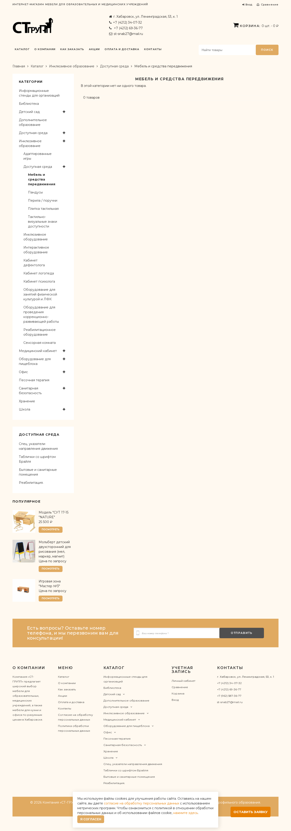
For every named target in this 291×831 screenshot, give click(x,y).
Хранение (27, 401)
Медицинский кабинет (38, 351)
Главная (19, 66)
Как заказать (72, 49)
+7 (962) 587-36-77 (229, 695)
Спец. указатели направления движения (38, 446)
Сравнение (180, 687)
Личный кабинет (183, 680)
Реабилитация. (31, 483)
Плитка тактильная (43, 209)
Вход (175, 699)
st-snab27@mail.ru (128, 34)
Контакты (153, 49)
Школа (24, 409)
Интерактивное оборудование (36, 249)
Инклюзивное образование (71, 66)
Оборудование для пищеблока (35, 361)
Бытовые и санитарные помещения (38, 472)
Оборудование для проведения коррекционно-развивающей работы (41, 314)
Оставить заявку (250, 812)
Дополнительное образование (33, 122)
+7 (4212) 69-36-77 (128, 28)
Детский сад (29, 112)
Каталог (22, 49)
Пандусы (35, 192)
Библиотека (29, 104)
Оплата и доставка (122, 49)
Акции (94, 49)
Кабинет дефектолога (34, 262)
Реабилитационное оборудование (39, 332)
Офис (23, 372)
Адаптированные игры (37, 156)
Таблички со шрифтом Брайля (37, 459)
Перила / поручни (42, 200)
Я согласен (90, 819)
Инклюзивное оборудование (35, 236)
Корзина (178, 693)
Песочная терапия (34, 380)
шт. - (259, 26)
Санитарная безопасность (30, 390)
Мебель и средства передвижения (41, 179)
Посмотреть (51, 529)
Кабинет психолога (39, 281)
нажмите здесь (185, 813)
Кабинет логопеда (38, 273)
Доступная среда (114, 66)
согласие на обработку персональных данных (141, 803)
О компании (44, 49)
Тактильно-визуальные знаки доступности (42, 221)
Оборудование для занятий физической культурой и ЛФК (40, 294)
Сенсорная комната (39, 343)
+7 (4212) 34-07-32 (127, 22)
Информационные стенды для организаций (39, 93)
